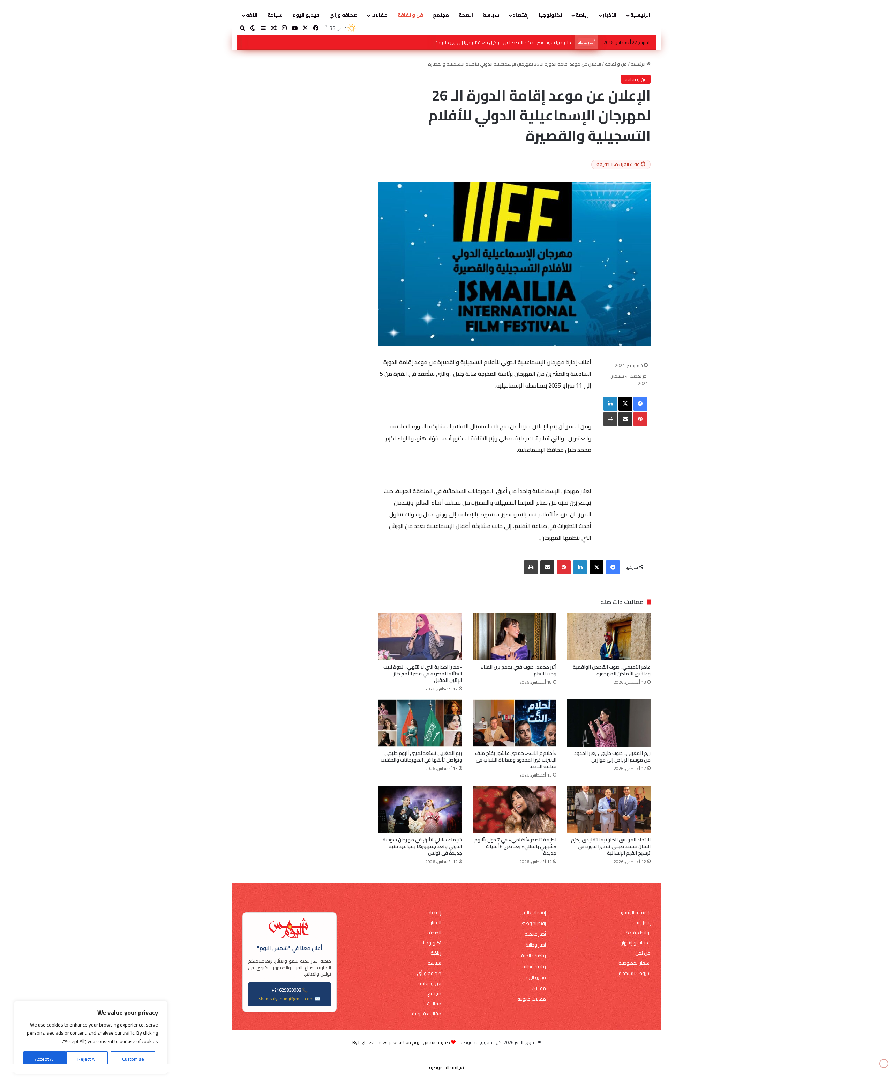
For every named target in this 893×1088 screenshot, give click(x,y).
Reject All (87, 1059)
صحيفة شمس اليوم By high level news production (401, 1042)
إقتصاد (521, 15)
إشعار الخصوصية (634, 963)
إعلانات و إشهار (636, 943)
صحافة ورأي (343, 15)
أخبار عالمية (535, 934)
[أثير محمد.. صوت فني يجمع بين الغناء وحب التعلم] (514, 636)
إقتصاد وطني (533, 923)
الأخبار (609, 15)
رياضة (582, 15)
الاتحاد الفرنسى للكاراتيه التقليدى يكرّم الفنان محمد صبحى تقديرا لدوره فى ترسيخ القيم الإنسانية (611, 846)
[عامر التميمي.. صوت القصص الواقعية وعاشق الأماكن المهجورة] (609, 636)
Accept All (45, 1059)
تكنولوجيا (550, 15)
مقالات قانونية (531, 999)
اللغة (251, 15)
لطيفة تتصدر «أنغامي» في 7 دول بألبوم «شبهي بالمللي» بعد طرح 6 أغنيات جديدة (515, 846)
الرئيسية (640, 15)
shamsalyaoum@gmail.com (286, 998)
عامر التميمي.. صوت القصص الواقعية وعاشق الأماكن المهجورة (612, 670)
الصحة (466, 15)
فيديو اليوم (306, 15)
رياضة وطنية (534, 966)
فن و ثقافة (410, 15)
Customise (133, 1059)
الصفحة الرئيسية (635, 912)
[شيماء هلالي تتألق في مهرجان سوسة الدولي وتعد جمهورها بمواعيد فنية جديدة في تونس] (420, 809)
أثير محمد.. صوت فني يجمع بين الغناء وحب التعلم (518, 670)
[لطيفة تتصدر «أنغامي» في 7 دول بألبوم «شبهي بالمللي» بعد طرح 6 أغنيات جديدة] (514, 809)
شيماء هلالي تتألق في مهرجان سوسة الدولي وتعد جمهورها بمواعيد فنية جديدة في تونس (422, 846)
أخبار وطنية (536, 945)
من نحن (643, 953)
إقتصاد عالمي (532, 912)
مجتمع (441, 15)
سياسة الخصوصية (446, 1067)
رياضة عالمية (533, 956)
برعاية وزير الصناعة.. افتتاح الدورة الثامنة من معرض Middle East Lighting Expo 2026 (492, 42)
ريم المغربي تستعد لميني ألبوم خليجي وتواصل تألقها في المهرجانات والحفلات (421, 756)
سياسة (491, 15)
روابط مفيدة (638, 932)
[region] (90, 1037)
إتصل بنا (643, 922)
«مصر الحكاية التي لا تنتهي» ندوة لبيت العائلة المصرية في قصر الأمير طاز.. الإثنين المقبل (422, 673)
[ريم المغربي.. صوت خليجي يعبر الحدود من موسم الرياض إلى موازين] (609, 723)
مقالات (379, 15)
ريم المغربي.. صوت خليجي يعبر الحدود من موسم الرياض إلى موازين (612, 756)
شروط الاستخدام (634, 973)
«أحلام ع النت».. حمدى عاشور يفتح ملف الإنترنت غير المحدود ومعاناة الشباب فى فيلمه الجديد (515, 760)
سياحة (275, 15)
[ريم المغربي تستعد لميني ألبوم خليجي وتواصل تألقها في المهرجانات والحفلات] (420, 723)
